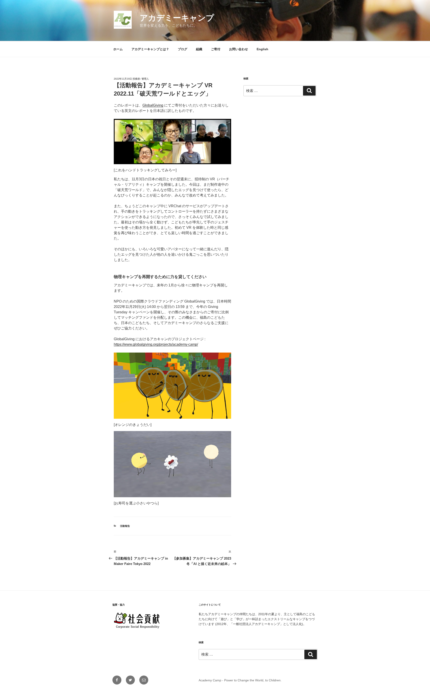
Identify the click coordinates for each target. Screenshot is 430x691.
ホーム (118, 49)
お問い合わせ (238, 49)
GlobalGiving (152, 105)
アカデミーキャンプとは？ (150, 49)
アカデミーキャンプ (177, 17)
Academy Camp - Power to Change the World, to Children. (240, 680)
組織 (199, 49)
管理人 (145, 78)
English (262, 49)
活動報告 (125, 526)
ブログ (182, 49)
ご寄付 (215, 49)
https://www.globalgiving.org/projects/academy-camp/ (156, 344)
